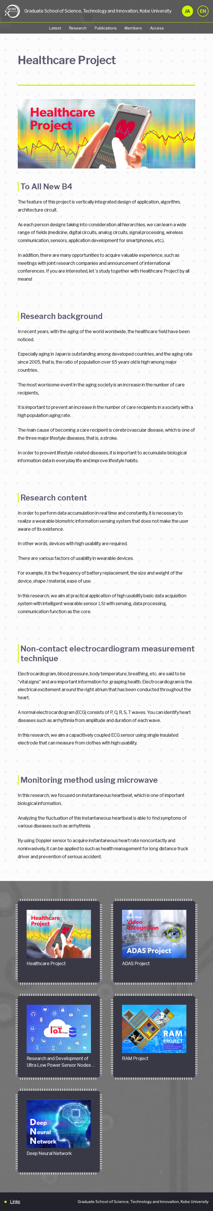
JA (187, 11)
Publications (106, 28)
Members (133, 28)
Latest (55, 28)
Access (157, 28)
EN (203, 11)
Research (78, 28)
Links (15, 1201)
